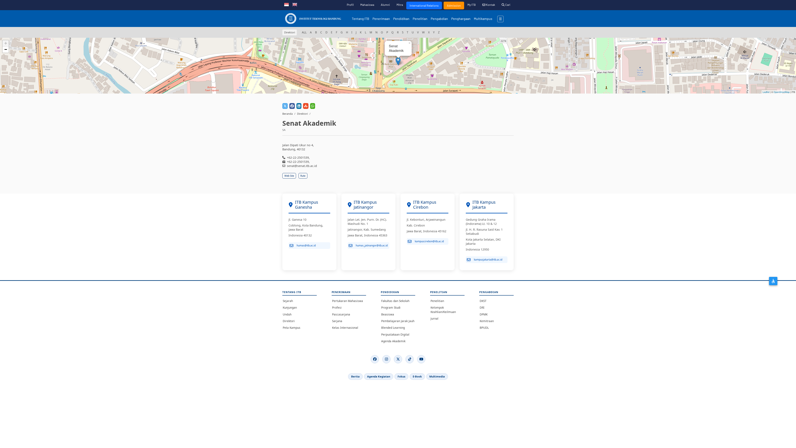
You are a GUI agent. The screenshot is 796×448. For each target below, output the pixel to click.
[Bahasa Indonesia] (286, 4)
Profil (350, 4)
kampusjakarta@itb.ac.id (488, 259)
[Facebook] (375, 359)
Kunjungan (290, 307)
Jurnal (434, 318)
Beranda (287, 114)
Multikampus (483, 19)
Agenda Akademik (393, 341)
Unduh (287, 314)
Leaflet (766, 92)
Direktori (302, 114)
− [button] (5, 49)
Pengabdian (439, 19)
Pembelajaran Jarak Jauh (397, 321)
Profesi (337, 307)
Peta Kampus (291, 328)
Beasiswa (387, 314)
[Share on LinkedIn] (298, 106)
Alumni (385, 4)
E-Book (417, 376)
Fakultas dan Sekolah (395, 301)
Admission (454, 5)
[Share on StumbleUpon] (305, 106)
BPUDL (484, 328)
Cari (507, 4)
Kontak (490, 4)
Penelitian (420, 19)
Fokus (401, 376)
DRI (482, 307)
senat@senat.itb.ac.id (302, 166)
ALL (304, 32)
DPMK (484, 314)
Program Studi (390, 307)
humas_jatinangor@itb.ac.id (372, 245)
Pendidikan (401, 19)
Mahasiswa (367, 4)
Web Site (289, 175)
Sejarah (288, 301)
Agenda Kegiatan (378, 376)
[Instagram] (386, 359)
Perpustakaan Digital (395, 334)
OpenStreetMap (782, 92)
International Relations (424, 5)
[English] (294, 4)
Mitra (400, 4)
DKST (483, 301)
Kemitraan (487, 321)
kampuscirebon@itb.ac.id (429, 241)
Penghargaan (461, 19)
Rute (302, 175)
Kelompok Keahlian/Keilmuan (443, 310)
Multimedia (437, 376)
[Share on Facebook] (292, 106)
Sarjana (337, 321)
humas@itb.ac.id (306, 245)
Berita (355, 376)
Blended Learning (393, 328)
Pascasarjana (341, 314)
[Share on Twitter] (285, 106)
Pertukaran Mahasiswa (347, 301)
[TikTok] (409, 359)
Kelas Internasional (345, 328)
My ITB (471, 4)
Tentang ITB (360, 19)
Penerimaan (381, 19)
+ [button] (5, 43)
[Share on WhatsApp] (312, 106)
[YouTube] (421, 359)
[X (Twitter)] (398, 359)
